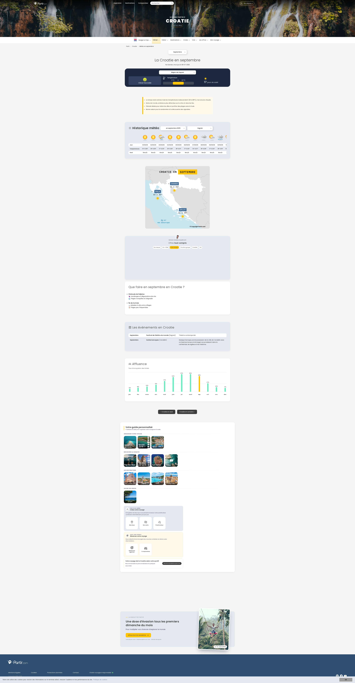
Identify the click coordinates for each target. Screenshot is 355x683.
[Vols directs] (157, 442)
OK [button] (346, 679)
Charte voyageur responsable (100, 673)
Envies (185, 40)
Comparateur (143, 3)
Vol (200, 247)
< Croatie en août (166, 412)
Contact (76, 673)
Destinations (130, 3)
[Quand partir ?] (144, 442)
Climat (155, 40)
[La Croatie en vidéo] (171, 460)
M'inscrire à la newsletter (137, 635)
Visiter (164, 40)
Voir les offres (177, 26)
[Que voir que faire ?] (130, 460)
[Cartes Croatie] (157, 460)
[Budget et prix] (130, 442)
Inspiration (117, 3)
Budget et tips (144, 40)
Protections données (54, 673)
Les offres (203, 40)
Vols (193, 40)
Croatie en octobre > (187, 412)
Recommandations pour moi (172, 563)
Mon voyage (214, 40)
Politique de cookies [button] (100, 680)
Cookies (34, 673)
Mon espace (247, 3)
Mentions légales (14, 673)
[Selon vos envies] (144, 460)
